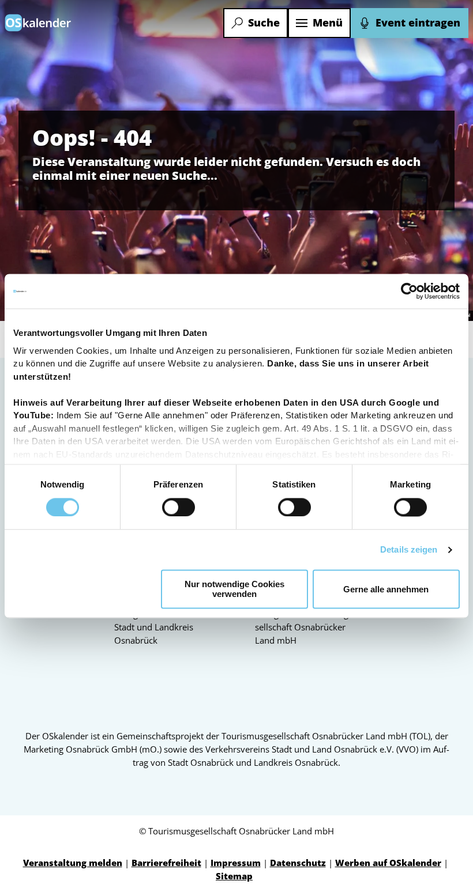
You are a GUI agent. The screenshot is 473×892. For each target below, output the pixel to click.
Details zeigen (408, 549)
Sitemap (234, 876)
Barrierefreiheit (166, 863)
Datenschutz (298, 863)
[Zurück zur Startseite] (38, 23)
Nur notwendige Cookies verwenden (234, 589)
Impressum (236, 863)
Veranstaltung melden (72, 863)
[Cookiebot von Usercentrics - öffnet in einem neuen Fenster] (409, 291)
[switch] (178, 507)
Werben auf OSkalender (388, 863)
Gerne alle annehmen (386, 589)
